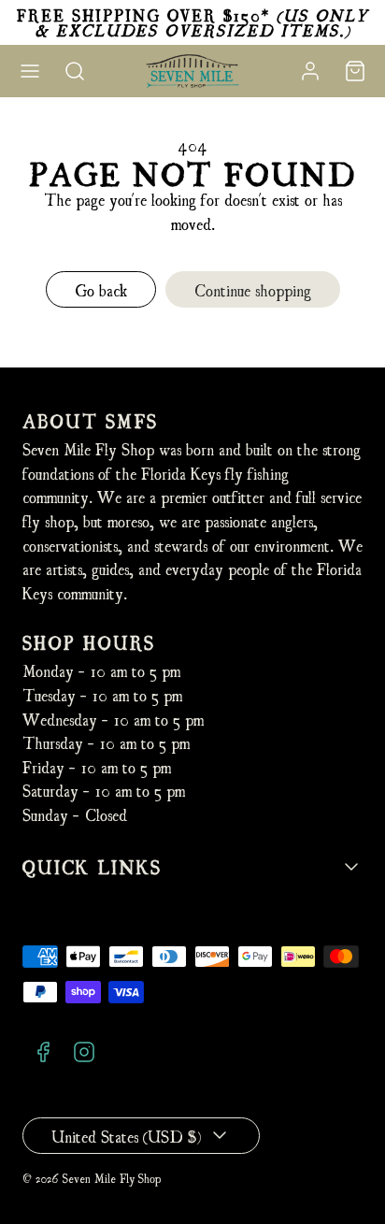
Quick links (92, 866)
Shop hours (88, 642)
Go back (101, 289)
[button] (29, 71)
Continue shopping (252, 289)
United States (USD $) (126, 1135)
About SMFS (90, 420)
